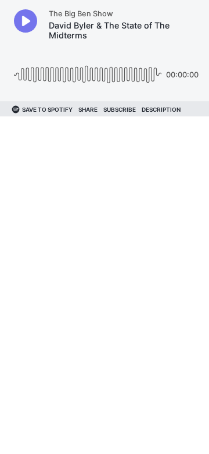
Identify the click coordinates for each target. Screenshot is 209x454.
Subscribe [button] (119, 109)
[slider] (87, 70)
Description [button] (161, 109)
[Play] (25, 21)
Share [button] (88, 109)
